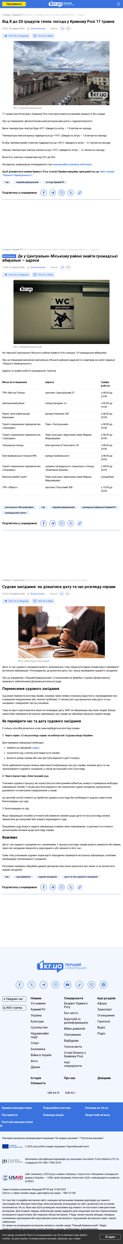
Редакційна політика (57, 1107)
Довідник (104, 1078)
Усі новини (38, 1003)
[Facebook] (43, 193)
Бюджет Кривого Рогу (76, 1005)
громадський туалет (15, 513)
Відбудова (71, 1040)
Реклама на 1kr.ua (96, 1107)
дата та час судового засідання (81, 877)
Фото (34, 1061)
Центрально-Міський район (19, 507)
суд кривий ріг (23, 877)
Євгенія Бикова (37, 28)
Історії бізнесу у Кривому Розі (75, 1054)
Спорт (35, 1043)
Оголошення (105, 1015)
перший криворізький (27, 182)
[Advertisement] (61, 224)
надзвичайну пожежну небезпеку (72, 164)
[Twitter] (71, 193)
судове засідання (47, 877)
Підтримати (14, 4)
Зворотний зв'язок (97, 1114)
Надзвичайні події (40, 1035)
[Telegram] (53, 193)
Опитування (72, 1034)
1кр (7, 182)
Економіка (38, 1049)
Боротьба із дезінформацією (76, 1020)
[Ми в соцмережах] (19, 985)
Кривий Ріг (38, 1009)
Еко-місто (71, 1013)
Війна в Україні (41, 1055)
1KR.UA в (18, 36)
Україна (36, 1015)
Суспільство (39, 1027)
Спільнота (38, 1083)
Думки (35, 1067)
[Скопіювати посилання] (79, 193)
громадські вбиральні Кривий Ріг (99, 507)
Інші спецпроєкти (73, 1064)
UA (62, 28)
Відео (101, 1027)
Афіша (102, 1003)
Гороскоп (103, 1021)
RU (68, 28)
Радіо (101, 1033)
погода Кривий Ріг (55, 182)
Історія (36, 1078)
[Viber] (61, 193)
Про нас (69, 1078)
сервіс (35, 747)
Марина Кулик (37, 594)
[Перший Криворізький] (61, 4)
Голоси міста (73, 1046)
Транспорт (104, 1009)
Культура (37, 1021)
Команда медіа (53, 1114)
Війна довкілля (74, 1028)
